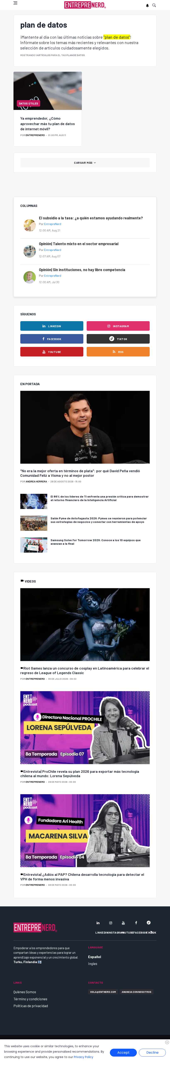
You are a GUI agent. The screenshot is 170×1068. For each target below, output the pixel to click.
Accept (123, 1052)
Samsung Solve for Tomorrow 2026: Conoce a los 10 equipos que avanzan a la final (96, 541)
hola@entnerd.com (103, 991)
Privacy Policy (83, 1057)
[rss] (152, 932)
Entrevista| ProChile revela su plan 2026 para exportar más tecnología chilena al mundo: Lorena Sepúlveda (79, 773)
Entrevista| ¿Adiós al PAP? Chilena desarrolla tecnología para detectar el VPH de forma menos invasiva (82, 876)
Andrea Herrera (36, 481)
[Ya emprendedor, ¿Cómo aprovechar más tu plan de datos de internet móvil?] (47, 91)
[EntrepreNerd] (85, 5)
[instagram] (110, 923)
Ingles (92, 963)
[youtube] (123, 923)
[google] (148, 923)
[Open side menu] (15, 3)
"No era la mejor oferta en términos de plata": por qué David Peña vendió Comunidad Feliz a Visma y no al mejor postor (80, 473)
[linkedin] (98, 923)
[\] (85, 428)
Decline (152, 1052)
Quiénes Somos (24, 992)
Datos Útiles (28, 103)
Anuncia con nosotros (136, 991)
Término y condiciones (30, 999)
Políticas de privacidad (30, 1006)
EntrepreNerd (35, 135)
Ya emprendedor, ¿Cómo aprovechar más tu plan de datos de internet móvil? (47, 123)
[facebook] (136, 923)
